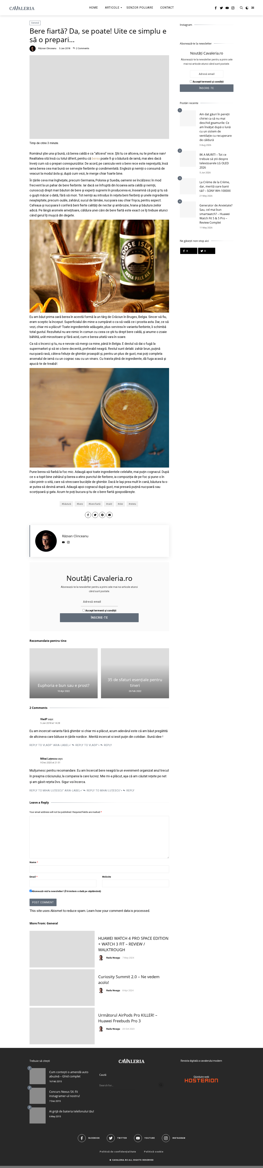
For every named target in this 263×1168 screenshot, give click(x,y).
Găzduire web (201, 1076)
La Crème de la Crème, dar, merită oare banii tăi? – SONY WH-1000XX (215, 186)
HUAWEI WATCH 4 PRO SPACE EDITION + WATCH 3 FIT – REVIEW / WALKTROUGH (133, 943)
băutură (67, 504)
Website (106, 876)
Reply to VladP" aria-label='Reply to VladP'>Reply (71, 745)
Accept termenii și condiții (100, 610)
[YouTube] (227, 8)
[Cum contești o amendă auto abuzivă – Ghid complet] (38, 1076)
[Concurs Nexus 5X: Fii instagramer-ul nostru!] (38, 1096)
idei (121, 504)
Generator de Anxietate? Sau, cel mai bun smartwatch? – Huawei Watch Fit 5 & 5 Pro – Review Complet (215, 213)
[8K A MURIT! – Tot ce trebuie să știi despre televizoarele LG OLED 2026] (188, 159)
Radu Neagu (113, 957)
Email (33, 876)
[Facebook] (215, 8)
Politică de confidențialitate (118, 1151)
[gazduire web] (201, 1081)
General (35, 22)
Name (34, 862)
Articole (112, 7)
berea (96, 158)
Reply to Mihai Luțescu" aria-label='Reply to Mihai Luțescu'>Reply (82, 790)
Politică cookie (154, 1151)
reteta (133, 504)
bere (80, 504)
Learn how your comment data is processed (118, 911)
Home (93, 7)
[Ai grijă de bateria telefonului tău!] (38, 1115)
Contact (167, 7)
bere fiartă (95, 504)
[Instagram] (232, 8)
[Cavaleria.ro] (22, 7)
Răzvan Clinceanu (47, 48)
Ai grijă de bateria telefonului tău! (71, 1111)
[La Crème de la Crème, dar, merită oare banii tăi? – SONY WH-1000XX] (188, 186)
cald (110, 504)
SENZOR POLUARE (139, 7)
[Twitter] (221, 8)
